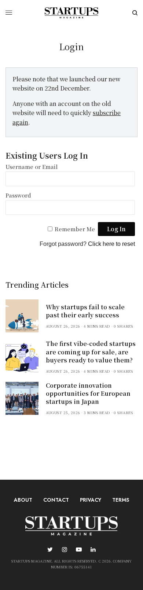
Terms (120, 500)
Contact (56, 500)
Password (18, 195)
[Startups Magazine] (71, 12)
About (23, 500)
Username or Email (32, 166)
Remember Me (75, 229)
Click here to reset (111, 244)
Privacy (90, 500)
